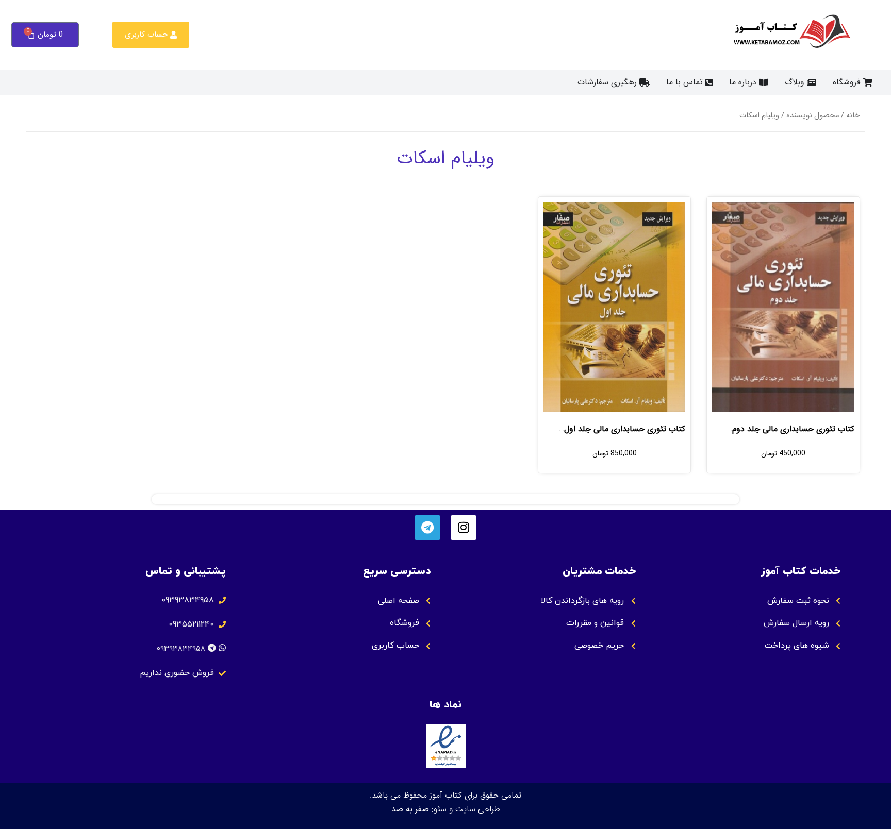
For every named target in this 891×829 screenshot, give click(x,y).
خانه (853, 116)
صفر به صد (410, 809)
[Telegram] (427, 527)
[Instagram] (463, 527)
